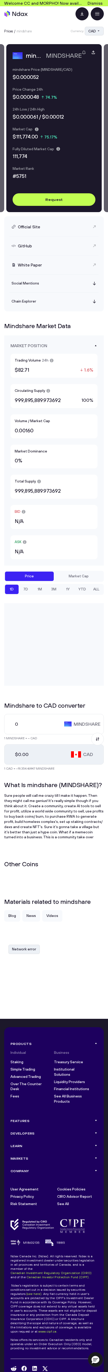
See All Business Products (68, 1099)
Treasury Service (68, 1062)
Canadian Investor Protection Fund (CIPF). (58, 1277)
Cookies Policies (71, 1189)
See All (63, 1203)
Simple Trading (22, 1069)
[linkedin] (34, 1368)
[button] (95, 1359)
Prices (8, 31)
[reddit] (13, 1368)
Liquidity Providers (69, 1081)
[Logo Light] (16, 14)
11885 (61, 1243)
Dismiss (95, 3)
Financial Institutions (71, 1088)
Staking (16, 1062)
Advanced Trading (25, 1076)
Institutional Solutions (64, 1072)
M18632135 (31, 1243)
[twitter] (45, 1368)
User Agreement (24, 1189)
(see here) (33, 1294)
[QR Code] (82, 13)
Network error (24, 949)
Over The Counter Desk (26, 1086)
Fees (14, 1096)
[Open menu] (97, 13)
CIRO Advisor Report (74, 1196)
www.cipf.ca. (47, 1331)
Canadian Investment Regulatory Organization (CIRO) (50, 1273)
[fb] (24, 1368)
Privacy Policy (22, 1196)
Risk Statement (23, 1203)
